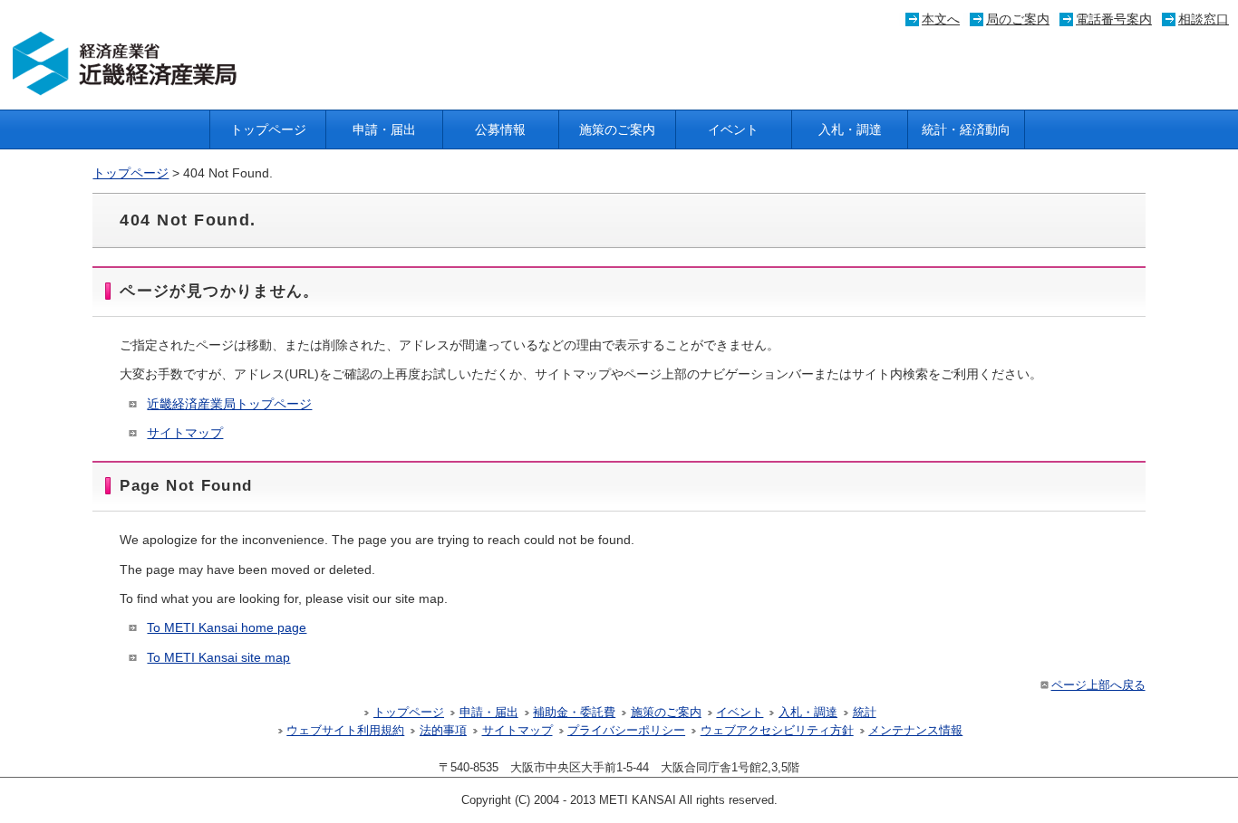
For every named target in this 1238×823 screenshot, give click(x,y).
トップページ (268, 129)
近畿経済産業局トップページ (229, 404)
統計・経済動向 (966, 129)
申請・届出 (384, 129)
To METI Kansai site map (218, 657)
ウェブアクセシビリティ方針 (777, 730)
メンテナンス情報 (915, 730)
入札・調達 (850, 129)
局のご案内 (1017, 19)
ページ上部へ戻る (1098, 685)
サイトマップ (185, 433)
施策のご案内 (617, 129)
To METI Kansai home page (226, 627)
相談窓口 (1203, 19)
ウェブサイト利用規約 (345, 730)
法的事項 (443, 730)
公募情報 (500, 129)
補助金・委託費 (574, 712)
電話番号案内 (1114, 19)
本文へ (941, 19)
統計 (864, 712)
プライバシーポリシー (626, 730)
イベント (733, 129)
